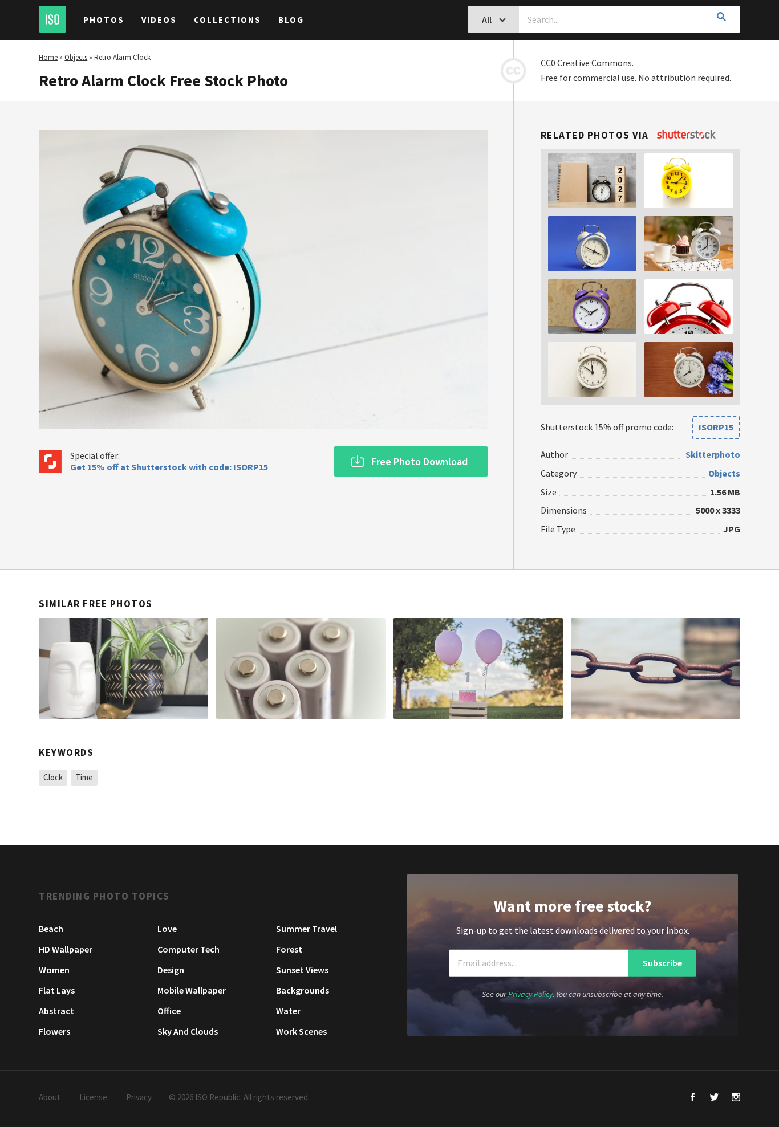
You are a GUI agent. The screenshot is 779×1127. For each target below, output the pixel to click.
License (93, 1097)
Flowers (54, 1031)
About (49, 1097)
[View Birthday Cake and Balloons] (478, 668)
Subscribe (662, 963)
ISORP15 (716, 427)
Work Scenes (301, 1031)
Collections (227, 19)
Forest (289, 949)
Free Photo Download (419, 461)
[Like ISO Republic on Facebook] (692, 1098)
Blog (291, 19)
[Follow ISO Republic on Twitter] (714, 1098)
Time (84, 777)
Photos (103, 19)
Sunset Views (302, 969)
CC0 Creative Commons (586, 62)
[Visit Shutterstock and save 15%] (686, 135)
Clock (53, 777)
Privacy (139, 1097)
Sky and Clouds (187, 1031)
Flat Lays (57, 990)
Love (167, 928)
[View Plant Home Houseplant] (123, 668)
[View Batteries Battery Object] (301, 668)
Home (48, 57)
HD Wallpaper (65, 949)
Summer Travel (306, 928)
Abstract (56, 1010)
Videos (159, 19)
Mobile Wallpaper (191, 990)
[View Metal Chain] (655, 668)
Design (170, 969)
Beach (51, 928)
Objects (75, 57)
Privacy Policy (530, 994)
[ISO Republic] (52, 19)
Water (288, 1010)
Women (54, 969)
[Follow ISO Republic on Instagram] (736, 1098)
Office (169, 1010)
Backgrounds (302, 990)
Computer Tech (188, 949)
